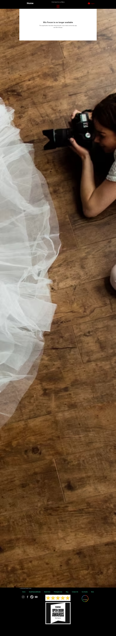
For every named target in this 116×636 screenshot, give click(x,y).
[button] (58, 6)
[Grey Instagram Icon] (23, 597)
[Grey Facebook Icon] (27, 597)
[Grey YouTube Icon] (36, 597)
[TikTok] (32, 597)
